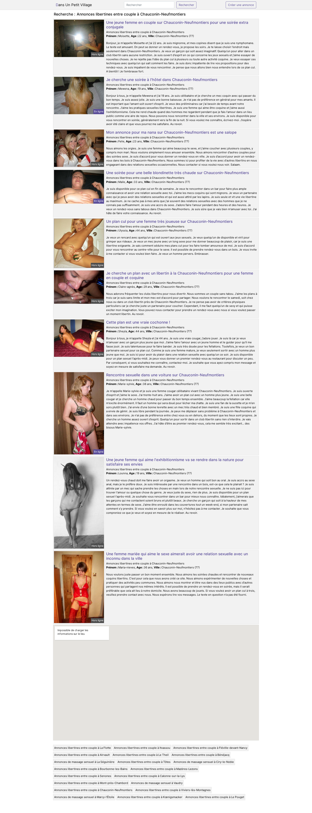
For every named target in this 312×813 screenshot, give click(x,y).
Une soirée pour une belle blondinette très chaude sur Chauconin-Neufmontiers (177, 172)
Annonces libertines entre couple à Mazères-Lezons (164, 769)
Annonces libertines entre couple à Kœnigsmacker (149, 797)
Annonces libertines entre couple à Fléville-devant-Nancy (210, 748)
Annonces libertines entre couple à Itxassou (142, 748)
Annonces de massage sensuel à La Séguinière (84, 762)
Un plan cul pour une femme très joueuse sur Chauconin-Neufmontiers (169, 221)
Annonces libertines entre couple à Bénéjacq (200, 755)
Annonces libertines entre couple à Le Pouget (214, 797)
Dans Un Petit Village (74, 5)
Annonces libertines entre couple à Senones (82, 776)
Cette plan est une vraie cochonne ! (138, 322)
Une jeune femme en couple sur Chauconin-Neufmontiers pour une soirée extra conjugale (177, 24)
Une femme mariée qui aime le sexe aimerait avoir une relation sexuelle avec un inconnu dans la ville (177, 556)
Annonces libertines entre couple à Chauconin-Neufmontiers (93, 790)
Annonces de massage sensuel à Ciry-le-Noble (204, 762)
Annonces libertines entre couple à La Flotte (82, 748)
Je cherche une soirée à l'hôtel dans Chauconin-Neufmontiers (161, 79)
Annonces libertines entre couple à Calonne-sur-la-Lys (149, 776)
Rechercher (186, 5)
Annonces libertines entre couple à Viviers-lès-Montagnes (173, 790)
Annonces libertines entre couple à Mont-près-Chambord (91, 783)
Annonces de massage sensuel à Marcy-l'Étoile (84, 797)
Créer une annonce (241, 5)
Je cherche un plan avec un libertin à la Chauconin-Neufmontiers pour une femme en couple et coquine (179, 275)
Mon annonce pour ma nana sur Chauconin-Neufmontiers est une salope (171, 132)
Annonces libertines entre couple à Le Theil (141, 755)
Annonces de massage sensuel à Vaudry (157, 783)
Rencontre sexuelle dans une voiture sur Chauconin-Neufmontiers (165, 375)
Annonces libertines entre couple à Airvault (82, 755)
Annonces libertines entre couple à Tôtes (144, 762)
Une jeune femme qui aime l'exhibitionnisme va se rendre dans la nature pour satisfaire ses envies (175, 461)
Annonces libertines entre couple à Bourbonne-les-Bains (90, 769)
